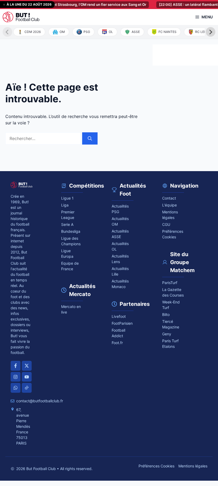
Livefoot (119, 316)
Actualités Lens (120, 259)
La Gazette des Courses (173, 292)
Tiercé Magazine (170, 324)
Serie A (67, 224)
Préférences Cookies (156, 466)
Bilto (166, 314)
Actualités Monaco (120, 284)
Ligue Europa (67, 253)
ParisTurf (169, 282)
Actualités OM (120, 221)
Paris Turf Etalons (170, 344)
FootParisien (122, 323)
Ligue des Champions (71, 241)
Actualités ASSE (120, 234)
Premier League (67, 215)
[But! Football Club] (21, 17)
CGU (166, 224)
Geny (166, 334)
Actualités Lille (120, 271)
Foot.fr (117, 342)
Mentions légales (170, 215)
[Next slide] (210, 32)
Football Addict (118, 333)
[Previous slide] (7, 32)
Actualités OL (120, 246)
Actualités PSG (120, 209)
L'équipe (169, 205)
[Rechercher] (90, 138)
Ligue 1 (67, 198)
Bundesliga (70, 231)
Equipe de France (70, 266)
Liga (65, 205)
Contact (169, 198)
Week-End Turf (171, 305)
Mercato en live (71, 309)
